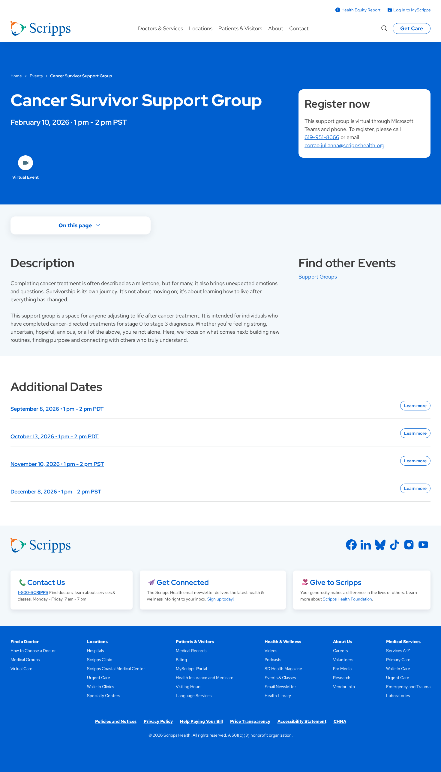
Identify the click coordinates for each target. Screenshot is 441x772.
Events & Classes (280, 677)
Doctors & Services (160, 28)
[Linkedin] (365, 545)
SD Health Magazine (283, 668)
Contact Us (46, 582)
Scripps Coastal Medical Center (116, 668)
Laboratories (398, 695)
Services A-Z (398, 650)
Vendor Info (344, 686)
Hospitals (95, 650)
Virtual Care (21, 668)
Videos (271, 650)
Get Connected (183, 582)
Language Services (194, 695)
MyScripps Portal (191, 668)
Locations (200, 28)
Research (341, 677)
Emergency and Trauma (408, 686)
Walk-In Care (398, 668)
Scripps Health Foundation (347, 599)
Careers (340, 650)
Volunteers (343, 659)
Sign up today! (220, 599)
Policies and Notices (115, 721)
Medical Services (403, 641)
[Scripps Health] (40, 28)
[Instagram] (409, 545)
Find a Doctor (24, 641)
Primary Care (398, 659)
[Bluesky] (380, 545)
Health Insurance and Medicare (204, 677)
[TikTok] (394, 545)
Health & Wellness (283, 641)
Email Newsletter (280, 686)
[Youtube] (423, 545)
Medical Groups (25, 659)
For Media (342, 668)
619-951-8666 (321, 137)
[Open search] (384, 28)
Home (16, 76)
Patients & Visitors (240, 28)
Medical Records (191, 650)
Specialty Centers (103, 695)
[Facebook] (351, 545)
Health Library (278, 695)
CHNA (340, 721)
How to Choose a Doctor (33, 650)
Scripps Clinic (99, 659)
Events (36, 76)
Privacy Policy (158, 721)
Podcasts (273, 659)
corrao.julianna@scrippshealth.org (344, 145)
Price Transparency (250, 721)
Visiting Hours (188, 686)
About (275, 28)
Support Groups (317, 276)
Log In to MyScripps (411, 10)
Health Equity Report (360, 10)
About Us (342, 641)
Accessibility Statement (302, 721)
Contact (299, 28)
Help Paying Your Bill (201, 721)
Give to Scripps (335, 582)
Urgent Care (98, 677)
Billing (181, 659)
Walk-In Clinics (100, 686)
